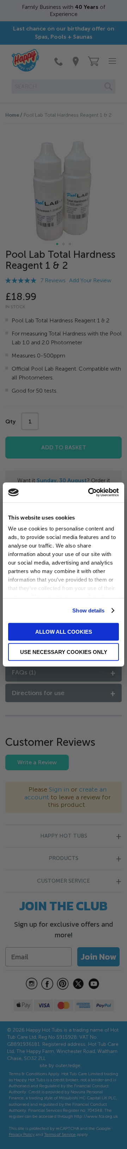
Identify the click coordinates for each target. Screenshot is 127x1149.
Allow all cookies (63, 631)
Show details (88, 610)
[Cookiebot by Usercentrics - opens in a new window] (89, 492)
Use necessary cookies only (63, 652)
